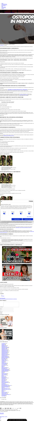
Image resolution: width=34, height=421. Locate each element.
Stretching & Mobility (4, 392)
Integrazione (3, 376)
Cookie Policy (2, 413)
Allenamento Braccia (4, 350)
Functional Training (4, 373)
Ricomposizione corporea (5, 386)
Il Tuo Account (4, 7)
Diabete (3, 366)
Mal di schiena (3, 380)
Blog (2, 6)
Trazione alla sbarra (4, 393)
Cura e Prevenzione (11, 12)
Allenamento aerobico (4, 349)
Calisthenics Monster (4, 360)
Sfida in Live (3, 390)
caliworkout (3, 361)
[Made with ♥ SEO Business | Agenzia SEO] (3, 417)
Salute (2, 387)
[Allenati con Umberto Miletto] (6, 339)
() (0, 418)
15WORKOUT (4, 343)
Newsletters (3, 383)
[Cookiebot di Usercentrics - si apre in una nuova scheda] (29, 201)
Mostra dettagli (29, 216)
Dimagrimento (3, 368)
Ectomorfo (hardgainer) (5, 369)
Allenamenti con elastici (5, 347)
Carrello (3, 8)
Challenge (3, 362)
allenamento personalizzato (5, 354)
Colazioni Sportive (4, 363)
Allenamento (3, 348)
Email (1, 309)
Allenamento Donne (4, 351)
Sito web (1, 311)
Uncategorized (3, 395)
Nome (1, 308)
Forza (2, 372)
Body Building (4, 358)
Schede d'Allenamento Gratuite (6, 389)
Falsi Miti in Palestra (4, 371)
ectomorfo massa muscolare (5, 370)
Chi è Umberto (4, 5)
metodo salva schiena (4, 381)
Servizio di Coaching (4, 4)
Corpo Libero (3, 364)
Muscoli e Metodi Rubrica (5, 382)
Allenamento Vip (4, 355)
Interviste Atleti (4, 377)
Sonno (2, 391)
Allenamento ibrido (4, 353)
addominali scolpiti (4, 345)
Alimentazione (3, 346)
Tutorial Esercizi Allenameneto (6, 394)
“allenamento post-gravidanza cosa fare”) (8, 135)
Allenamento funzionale (5, 352)
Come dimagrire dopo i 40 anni (23, 94)
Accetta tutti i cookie (28, 219)
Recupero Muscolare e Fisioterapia (6, 385)
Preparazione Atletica (4, 384)
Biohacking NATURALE (5, 357)
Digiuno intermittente (4, 367)
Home (2, 3)
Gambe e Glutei (4, 374)
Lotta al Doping (4, 379)
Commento (1, 306)
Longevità (3, 378)
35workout (3, 344)
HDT (2, 375)
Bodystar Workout (4, 359)
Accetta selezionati (17, 219)
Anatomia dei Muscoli (4, 356)
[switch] (13, 213)
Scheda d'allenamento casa (5, 388)
